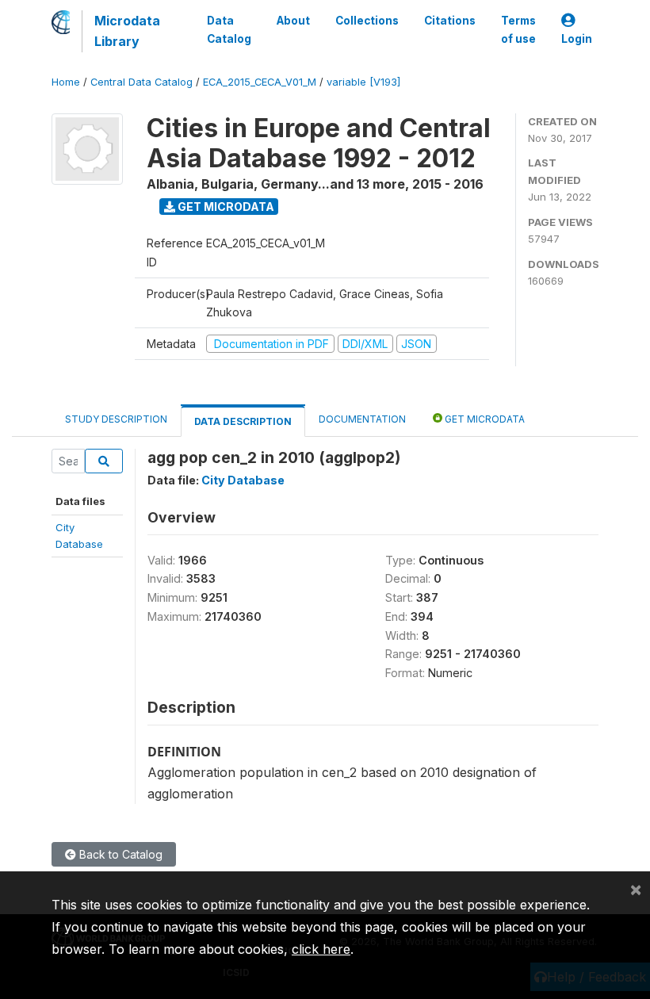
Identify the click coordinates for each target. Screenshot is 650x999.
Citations (450, 20)
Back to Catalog (119, 854)
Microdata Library (127, 31)
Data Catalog (229, 29)
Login (576, 39)
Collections (367, 20)
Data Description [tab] (243, 421)
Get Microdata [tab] (483, 419)
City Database (243, 480)
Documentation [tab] (362, 419)
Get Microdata (224, 206)
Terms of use (518, 29)
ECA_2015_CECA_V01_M (259, 82)
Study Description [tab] (116, 419)
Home (66, 82)
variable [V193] (363, 82)
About (293, 20)
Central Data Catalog (141, 82)
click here (321, 949)
